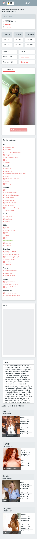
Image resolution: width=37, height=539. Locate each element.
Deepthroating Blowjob (12, 257)
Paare (7, 176)
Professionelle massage (12, 190)
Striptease (8, 216)
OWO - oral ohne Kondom (13, 152)
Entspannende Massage (12, 208)
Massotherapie (9, 200)
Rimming (8, 184)
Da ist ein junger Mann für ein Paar (15, 173)
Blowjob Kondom (10, 251)
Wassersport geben (11, 293)
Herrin (7, 227)
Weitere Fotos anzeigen (18, 130)
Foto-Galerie (9, 70)
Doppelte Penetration (11, 157)
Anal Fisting (8, 273)
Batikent (22, 9)
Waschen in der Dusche (12, 179)
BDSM (7, 233)
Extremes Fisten (10, 275)
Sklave (7, 235)
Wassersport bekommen (12, 295)
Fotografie (8, 171)
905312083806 (10, 21)
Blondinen (24, 62)
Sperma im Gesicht (11, 287)
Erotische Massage (11, 192)
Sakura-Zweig (9, 210)
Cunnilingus (8, 262)
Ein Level (8, 149)
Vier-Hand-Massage (11, 203)
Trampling (8, 245)
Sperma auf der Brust (11, 284)
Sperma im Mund (10, 282)
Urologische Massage (12, 195)
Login (29, 2)
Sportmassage (9, 205)
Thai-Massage (9, 197)
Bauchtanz (8, 219)
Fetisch (7, 162)
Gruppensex (9, 155)
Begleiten (8, 168)
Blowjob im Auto (10, 259)
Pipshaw (7, 181)
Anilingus (8, 264)
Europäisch (25, 57)
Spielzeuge (8, 160)
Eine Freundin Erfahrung (12, 254)
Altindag (16, 9)
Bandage (8, 243)
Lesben (7, 221)
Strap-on (8, 238)
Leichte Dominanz (10, 230)
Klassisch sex (9, 147)
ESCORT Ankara (7, 9)
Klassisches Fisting (11, 270)
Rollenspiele (9, 240)
